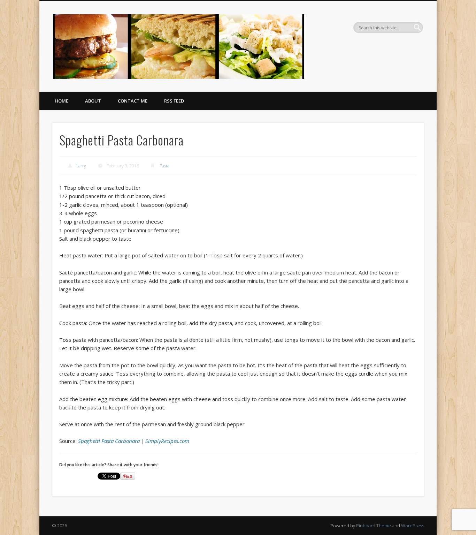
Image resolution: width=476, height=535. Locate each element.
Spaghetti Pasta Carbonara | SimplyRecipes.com (133, 440)
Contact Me (132, 101)
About (93, 101)
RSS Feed (174, 101)
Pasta (164, 166)
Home (61, 101)
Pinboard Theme (373, 525)
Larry (81, 166)
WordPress (412, 525)
